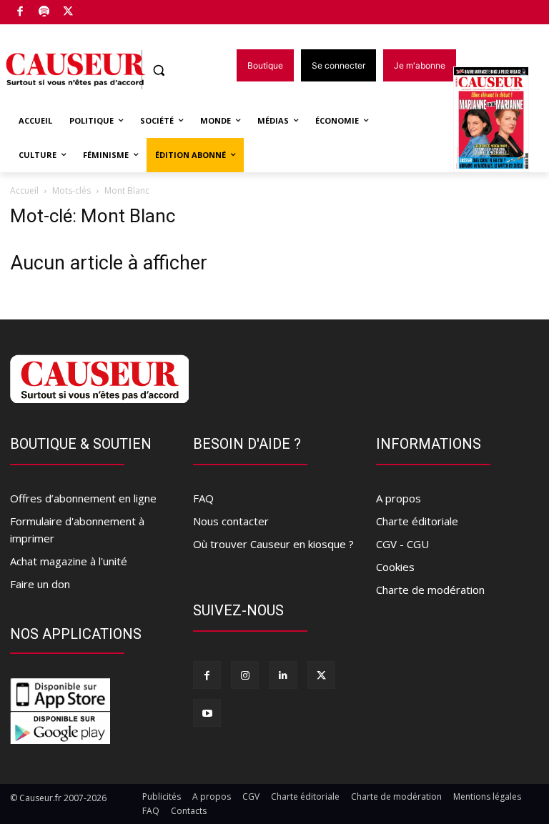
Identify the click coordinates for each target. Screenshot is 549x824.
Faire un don (40, 584)
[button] (159, 70)
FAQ (203, 498)
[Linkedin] (283, 675)
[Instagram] (245, 675)
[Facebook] (20, 12)
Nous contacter (231, 521)
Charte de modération (430, 589)
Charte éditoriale (417, 521)
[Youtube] (207, 713)
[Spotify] (44, 12)
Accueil (24, 190)
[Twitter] (68, 12)
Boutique (104, 9)
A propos (398, 498)
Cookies (395, 567)
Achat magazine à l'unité (68, 561)
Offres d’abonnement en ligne (83, 498)
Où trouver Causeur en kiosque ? (273, 544)
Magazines (499, 120)
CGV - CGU (402, 544)
